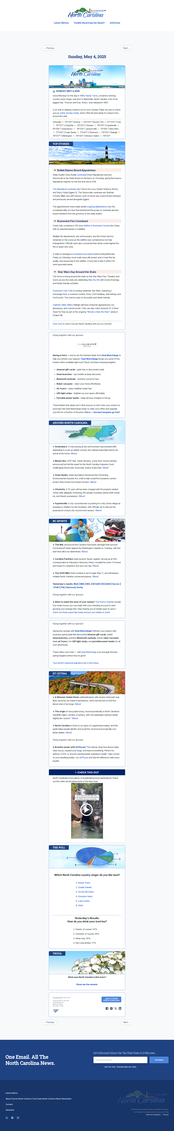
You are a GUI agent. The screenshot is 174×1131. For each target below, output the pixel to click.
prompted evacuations (83, 254)
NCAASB (106, 584)
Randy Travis (84, 882)
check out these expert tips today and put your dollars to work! (81, 612)
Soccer (116, 584)
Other (80, 905)
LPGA (56, 587)
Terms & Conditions (153, 1115)
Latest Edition (61, 23)
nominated (82, 174)
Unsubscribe (57, 997)
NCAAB (96, 584)
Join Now (159, 1060)
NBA (82, 584)
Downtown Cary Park (63, 290)
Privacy (166, 1115)
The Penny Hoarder (105, 602)
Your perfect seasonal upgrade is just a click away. (76, 663)
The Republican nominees (65, 189)
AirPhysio (83, 757)
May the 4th (93, 280)
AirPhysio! (81, 747)
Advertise (115, 23)
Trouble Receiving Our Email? (89, 23)
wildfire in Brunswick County (96, 225)
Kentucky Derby (75, 587)
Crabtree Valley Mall (62, 305)
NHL (88, 584)
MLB (76, 584)
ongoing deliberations (97, 206)
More (73, 453)
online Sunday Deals (69, 113)
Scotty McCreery (86, 892)
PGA (63, 587)
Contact (9, 1104)
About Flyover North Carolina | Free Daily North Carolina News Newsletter (38, 1099)
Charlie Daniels (85, 887)
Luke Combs (84, 901)
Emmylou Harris (85, 896)
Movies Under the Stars (98, 312)
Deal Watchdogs (89, 359)
